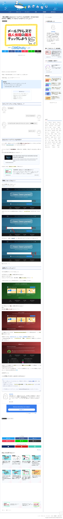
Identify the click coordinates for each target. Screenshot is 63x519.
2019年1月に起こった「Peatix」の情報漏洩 (18, 336)
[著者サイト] (9, 401)
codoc (35, 413)
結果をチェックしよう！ (18, 98)
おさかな (11, 394)
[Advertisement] (21, 63)
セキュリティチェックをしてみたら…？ (21, 93)
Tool (12, 418)
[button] (61, 17)
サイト (5, 185)
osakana (29, 413)
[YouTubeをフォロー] (11, 401)
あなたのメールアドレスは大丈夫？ (20, 95)
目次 (20, 91)
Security (9, 418)
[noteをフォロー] (12, 401)
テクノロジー (4, 418)
